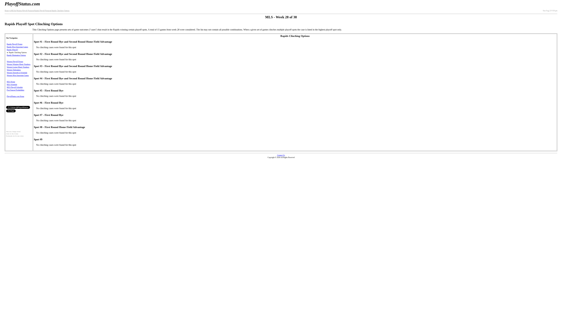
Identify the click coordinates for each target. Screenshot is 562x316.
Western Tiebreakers (14, 70)
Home (7, 11)
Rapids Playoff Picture (41, 11)
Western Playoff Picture (24, 11)
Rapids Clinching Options (60, 11)
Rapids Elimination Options (16, 55)
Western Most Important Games (18, 75)
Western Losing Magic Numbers (18, 67)
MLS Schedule (12, 85)
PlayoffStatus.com (22, 3)
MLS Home (11, 82)
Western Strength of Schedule (17, 73)
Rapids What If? (12, 50)
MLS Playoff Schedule (15, 87)
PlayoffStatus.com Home (15, 96)
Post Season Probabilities (15, 90)
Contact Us (281, 155)
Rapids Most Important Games (17, 47)
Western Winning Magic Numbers (18, 64)
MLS (12, 11)
